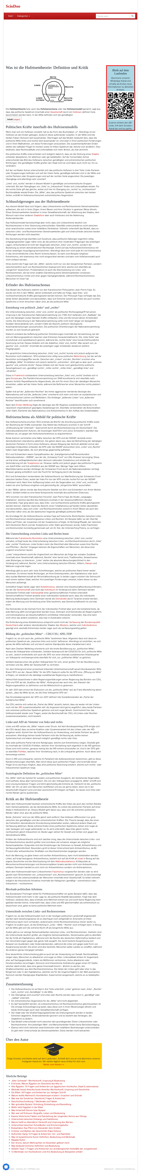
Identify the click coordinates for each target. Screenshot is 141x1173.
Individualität (37, 592)
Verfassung (74, 622)
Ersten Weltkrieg (24, 405)
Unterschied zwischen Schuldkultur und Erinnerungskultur (39, 1125)
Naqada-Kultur (18, 1140)
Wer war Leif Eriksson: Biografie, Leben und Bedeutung (38, 1113)
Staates (95, 154)
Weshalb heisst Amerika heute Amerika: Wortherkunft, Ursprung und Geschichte (50, 1089)
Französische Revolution (31, 538)
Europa (14, 378)
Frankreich (19, 375)
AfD (20, 707)
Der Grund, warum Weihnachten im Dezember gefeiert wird (40, 1142)
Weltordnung (80, 356)
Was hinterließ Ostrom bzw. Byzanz (28, 1110)
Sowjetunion (33, 463)
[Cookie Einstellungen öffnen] (6, 1169)
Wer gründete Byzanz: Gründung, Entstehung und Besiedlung (41, 1104)
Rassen (89, 563)
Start (10, 16)
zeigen (16, 119)
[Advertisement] (70, 40)
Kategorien (23, 16)
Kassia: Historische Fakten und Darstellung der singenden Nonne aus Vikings (49, 1116)
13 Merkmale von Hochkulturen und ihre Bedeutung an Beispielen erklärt (46, 1151)
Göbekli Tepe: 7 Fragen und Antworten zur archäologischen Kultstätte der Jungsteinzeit (54, 1148)
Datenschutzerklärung (125, 1169)
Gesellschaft (56, 112)
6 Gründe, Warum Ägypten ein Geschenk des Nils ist (36, 1083)
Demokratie (61, 598)
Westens (64, 625)
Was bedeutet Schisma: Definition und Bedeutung (35, 1146)
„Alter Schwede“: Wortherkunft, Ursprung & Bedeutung (38, 1080)
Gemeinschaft (23, 589)
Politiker (22, 751)
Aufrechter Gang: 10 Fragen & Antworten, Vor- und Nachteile (40, 1134)
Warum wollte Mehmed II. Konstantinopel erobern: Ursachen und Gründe (46, 1095)
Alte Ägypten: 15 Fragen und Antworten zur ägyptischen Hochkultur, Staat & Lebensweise (54, 1086)
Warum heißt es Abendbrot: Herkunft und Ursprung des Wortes (42, 1122)
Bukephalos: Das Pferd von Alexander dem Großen (36, 1128)
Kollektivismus (48, 586)
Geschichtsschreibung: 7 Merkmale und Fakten (34, 1101)
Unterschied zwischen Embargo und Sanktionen (34, 1119)
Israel (80, 858)
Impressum (109, 1169)
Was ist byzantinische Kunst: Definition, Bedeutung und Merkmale (43, 1137)
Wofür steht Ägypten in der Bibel (27, 1107)
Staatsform (39, 215)
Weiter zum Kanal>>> (53, 1064)
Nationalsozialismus (65, 861)
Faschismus (58, 871)
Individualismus (89, 625)
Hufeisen (77, 112)
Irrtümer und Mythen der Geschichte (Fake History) (36, 1131)
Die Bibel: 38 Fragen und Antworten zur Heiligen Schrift (38, 1092)
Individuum (49, 589)
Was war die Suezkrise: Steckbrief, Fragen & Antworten (38, 1098)
